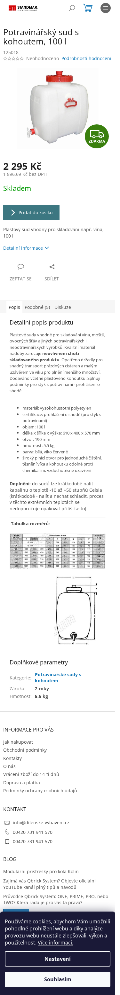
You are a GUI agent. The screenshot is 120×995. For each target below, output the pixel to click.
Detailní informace (23, 248)
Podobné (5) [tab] (37, 307)
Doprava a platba (21, 783)
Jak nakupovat (18, 742)
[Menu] (105, 8)
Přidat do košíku (36, 212)
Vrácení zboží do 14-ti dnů (31, 774)
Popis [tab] (14, 307)
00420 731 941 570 (32, 832)
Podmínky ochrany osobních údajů (40, 790)
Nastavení (57, 958)
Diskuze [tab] (62, 307)
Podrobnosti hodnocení (86, 58)
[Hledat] (72, 8)
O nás (9, 766)
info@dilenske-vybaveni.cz (41, 822)
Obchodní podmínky (25, 750)
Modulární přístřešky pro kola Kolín (41, 871)
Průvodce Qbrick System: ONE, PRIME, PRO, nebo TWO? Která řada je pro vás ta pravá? (55, 899)
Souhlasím (57, 979)
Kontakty (12, 758)
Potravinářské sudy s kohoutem (58, 677)
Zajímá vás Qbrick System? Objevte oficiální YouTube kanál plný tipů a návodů (49, 884)
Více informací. (55, 942)
